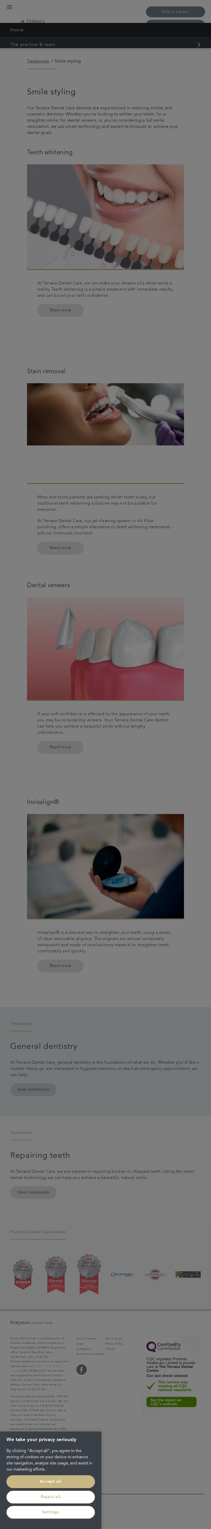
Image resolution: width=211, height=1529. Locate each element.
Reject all (50, 1497)
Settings (50, 1512)
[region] (50, 1480)
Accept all (50, 1482)
